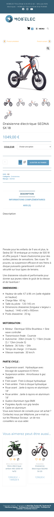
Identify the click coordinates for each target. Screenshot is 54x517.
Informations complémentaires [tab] (27, 199)
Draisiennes (15, 176)
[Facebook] (23, 9)
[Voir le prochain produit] (49, 41)
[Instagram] (27, 9)
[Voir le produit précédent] (4, 41)
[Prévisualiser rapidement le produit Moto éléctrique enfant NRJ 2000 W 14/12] (22, 443)
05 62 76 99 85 (41, 7)
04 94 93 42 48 (29, 4)
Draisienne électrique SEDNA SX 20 (40, 468)
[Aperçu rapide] (14, 459)
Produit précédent (13, 41)
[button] (48, 48)
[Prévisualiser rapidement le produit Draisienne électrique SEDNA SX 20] (47, 443)
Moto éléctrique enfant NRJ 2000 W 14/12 (14, 468)
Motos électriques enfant (14, 464)
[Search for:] (47, 29)
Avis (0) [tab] (27, 205)
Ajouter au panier (38, 162)
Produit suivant (42, 41)
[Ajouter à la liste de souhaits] (20, 162)
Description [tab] (27, 194)
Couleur (9, 147)
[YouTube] (31, 9)
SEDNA (12, 179)
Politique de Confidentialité (29, 507)
